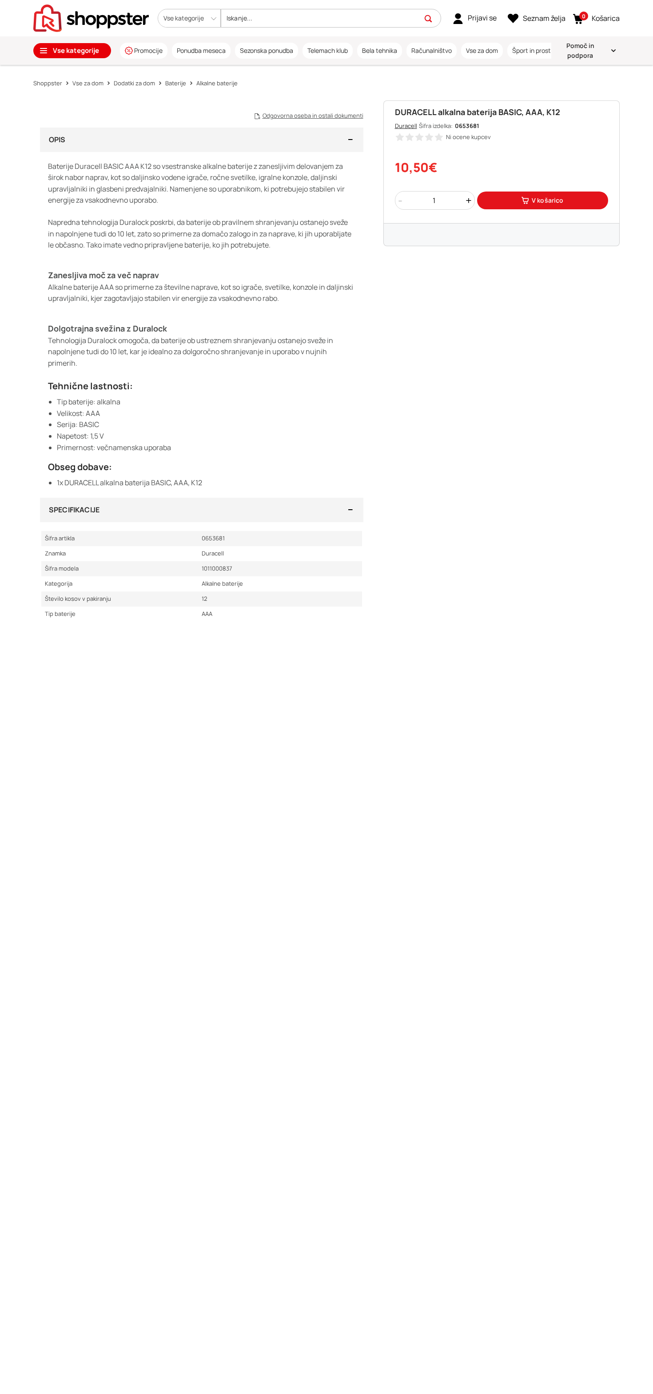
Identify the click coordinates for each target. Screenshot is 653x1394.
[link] (475, 18)
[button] (189, 18)
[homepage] (91, 17)
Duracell (406, 126)
